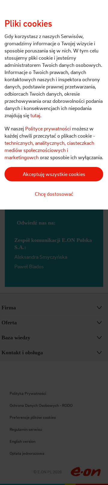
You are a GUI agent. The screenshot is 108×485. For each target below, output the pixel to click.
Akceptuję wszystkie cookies (54, 174)
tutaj (35, 115)
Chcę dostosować (54, 194)
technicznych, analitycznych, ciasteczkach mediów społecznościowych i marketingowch (49, 150)
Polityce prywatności (48, 128)
